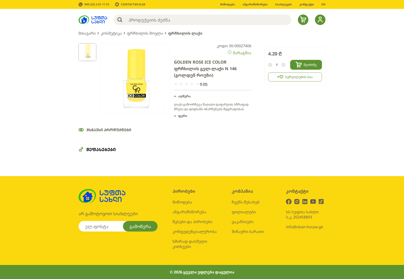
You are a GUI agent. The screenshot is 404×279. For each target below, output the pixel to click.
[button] (212, 96)
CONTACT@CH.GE (133, 4)
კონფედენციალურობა (195, 231)
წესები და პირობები (192, 221)
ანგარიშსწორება (189, 211)
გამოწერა (140, 226)
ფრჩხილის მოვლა (145, 33)
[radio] (175, 84)
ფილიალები (244, 211)
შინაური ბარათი (248, 231)
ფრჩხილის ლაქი (185, 33)
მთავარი (87, 33)
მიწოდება (182, 202)
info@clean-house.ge (304, 226)
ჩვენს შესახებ (246, 202)
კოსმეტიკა (111, 33)
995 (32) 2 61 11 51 (96, 4)
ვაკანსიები (242, 221)
